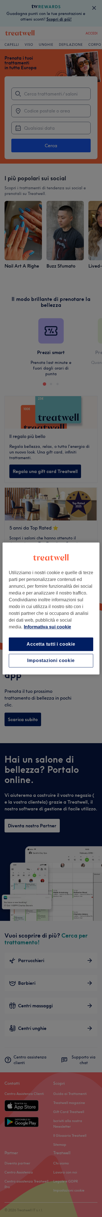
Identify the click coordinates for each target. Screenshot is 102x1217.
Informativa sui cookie (47, 626)
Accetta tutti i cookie (51, 644)
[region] (51, 609)
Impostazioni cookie (51, 660)
